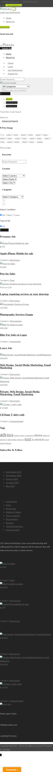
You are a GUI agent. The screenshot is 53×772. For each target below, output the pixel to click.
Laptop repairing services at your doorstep (24, 294)
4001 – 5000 (14, 138)
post (27, 439)
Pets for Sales (7, 273)
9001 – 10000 (36, 142)
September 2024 (13, 475)
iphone (38, 435)
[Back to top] (1, 755)
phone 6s (20, 440)
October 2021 (12, 482)
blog (10, 435)
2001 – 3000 (34, 135)
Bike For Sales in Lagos (13, 334)
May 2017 (10, 486)
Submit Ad (5, 27)
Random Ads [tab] (12, 102)
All (3, 215)
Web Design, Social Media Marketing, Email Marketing (25, 366)
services (39, 439)
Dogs (12, 280)
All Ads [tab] (9, 99)
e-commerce (29, 435)
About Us (10, 21)
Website (8, 443)
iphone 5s (46, 435)
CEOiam (6, 749)
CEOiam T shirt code (12, 414)
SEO (33, 440)
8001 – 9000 (21, 142)
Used (17, 215)
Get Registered (14, 5)
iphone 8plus (12, 440)
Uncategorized (16, 421)
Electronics (15, 260)
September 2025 (13, 472)
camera (16, 435)
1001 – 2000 (20, 135)
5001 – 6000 (28, 138)
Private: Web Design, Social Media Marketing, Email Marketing (20, 393)
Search (6, 93)
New (10, 215)
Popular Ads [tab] (11, 106)
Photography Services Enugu (16, 314)
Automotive (15, 341)
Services (10, 523)
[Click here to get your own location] (1, 90)
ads (3, 434)
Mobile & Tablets (13, 512)
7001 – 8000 (6, 142)
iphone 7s (3, 440)
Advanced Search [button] (10, 121)
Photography (16, 321)
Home (8, 18)
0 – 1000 (6, 135)
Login (2, 5)
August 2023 (12, 479)
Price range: (5, 147)
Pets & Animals (13, 515)
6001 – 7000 (43, 138)
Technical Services (14, 526)
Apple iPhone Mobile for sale (16, 253)
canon (22, 435)
